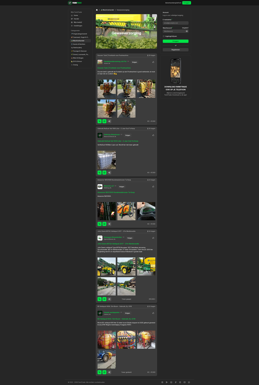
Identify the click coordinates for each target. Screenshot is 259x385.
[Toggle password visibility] (187, 31)
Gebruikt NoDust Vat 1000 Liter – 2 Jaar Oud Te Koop (116, 128)
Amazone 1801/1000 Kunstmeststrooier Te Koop (114, 180)
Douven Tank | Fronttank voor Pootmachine (113, 55)
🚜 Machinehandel (107, 10)
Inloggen (187, 3)
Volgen (134, 62)
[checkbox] (164, 36)
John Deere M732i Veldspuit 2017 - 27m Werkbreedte (116, 231)
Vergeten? (185, 28)
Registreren (176, 50)
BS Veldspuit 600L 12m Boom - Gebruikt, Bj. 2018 (115, 306)
